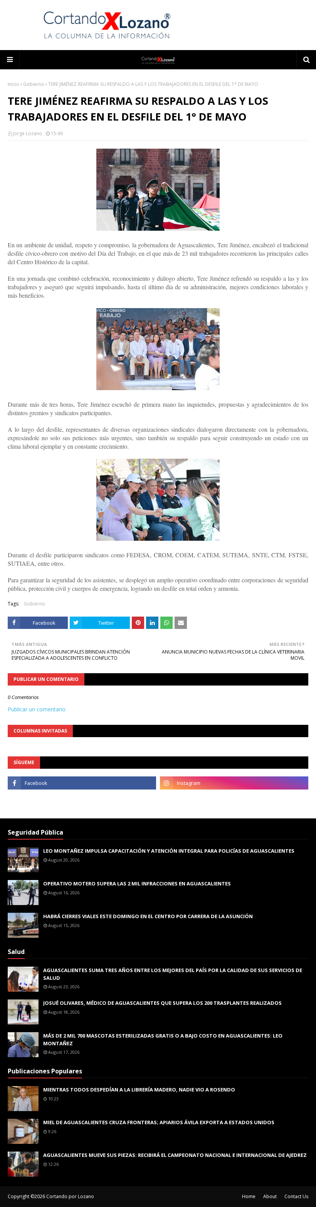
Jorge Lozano (27, 133)
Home (248, 1196)
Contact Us (296, 1196)
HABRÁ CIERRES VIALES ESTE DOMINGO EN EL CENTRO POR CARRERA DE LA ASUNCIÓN (148, 916)
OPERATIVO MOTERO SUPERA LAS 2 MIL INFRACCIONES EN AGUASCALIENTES (137, 883)
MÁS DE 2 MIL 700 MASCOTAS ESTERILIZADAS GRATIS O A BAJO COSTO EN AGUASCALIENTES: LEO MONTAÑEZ (162, 1039)
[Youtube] (82, 799)
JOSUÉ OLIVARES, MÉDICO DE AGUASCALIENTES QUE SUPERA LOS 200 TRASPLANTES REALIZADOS (162, 1002)
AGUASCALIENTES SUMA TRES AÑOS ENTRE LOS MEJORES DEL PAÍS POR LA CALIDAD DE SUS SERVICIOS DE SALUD (172, 974)
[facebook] (82, 783)
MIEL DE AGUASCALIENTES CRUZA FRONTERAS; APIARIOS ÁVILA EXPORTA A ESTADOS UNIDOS (158, 1122)
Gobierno (33, 84)
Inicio (13, 84)
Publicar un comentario (37, 709)
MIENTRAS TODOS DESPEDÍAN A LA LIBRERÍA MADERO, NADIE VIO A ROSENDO (139, 1089)
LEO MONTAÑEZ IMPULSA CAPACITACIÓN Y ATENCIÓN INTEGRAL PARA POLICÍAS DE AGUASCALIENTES (168, 850)
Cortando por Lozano (70, 1196)
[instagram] (234, 783)
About (270, 1196)
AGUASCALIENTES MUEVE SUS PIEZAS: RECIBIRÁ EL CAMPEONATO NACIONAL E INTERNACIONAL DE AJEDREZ (175, 1155)
